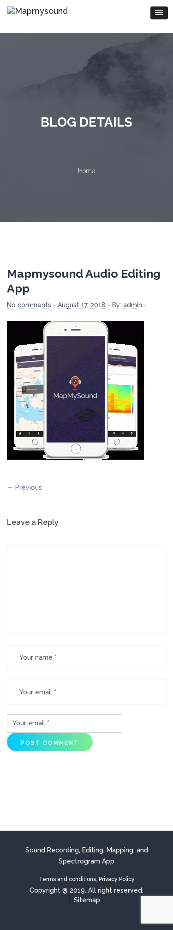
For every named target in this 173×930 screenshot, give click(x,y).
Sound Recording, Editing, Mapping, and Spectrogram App (86, 855)
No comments (29, 305)
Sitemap (87, 900)
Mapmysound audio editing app (84, 281)
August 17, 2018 (82, 305)
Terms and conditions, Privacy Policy (87, 879)
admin (132, 305)
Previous (28, 487)
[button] (159, 12)
